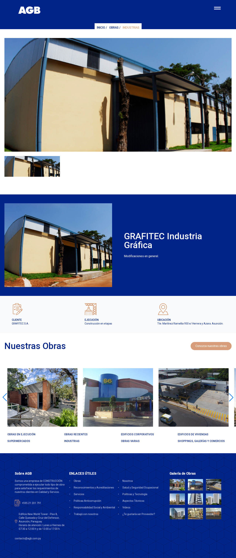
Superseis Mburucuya (106, 418)
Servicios (79, 494)
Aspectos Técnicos (133, 500)
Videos (126, 507)
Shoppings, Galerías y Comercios (34, 412)
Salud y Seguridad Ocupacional (140, 487)
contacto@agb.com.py (28, 538)
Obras (114, 27)
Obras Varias (173, 412)
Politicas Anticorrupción (87, 500)
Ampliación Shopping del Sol (36, 418)
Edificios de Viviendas (193, 434)
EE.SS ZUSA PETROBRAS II (186, 418)
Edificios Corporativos (137, 434)
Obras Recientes (76, 434)
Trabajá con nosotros (86, 514)
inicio (101, 27)
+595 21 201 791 (31, 503)
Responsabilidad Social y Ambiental (94, 507)
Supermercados (99, 412)
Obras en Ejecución (21, 434)
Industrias (131, 27)
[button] (5, 397)
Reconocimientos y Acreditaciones (94, 487)
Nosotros (127, 480)
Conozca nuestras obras (211, 346)
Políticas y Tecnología (134, 494)
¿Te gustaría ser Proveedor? (138, 514)
